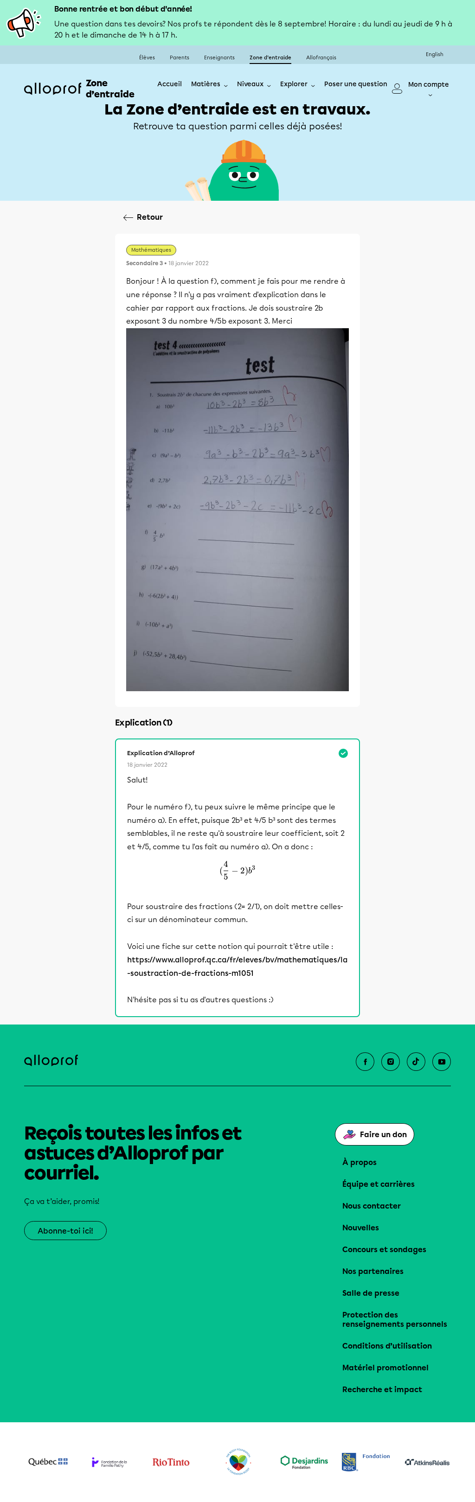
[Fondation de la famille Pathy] (110, 1462)
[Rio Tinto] (171, 1462)
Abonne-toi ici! (65, 1231)
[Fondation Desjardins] (304, 1462)
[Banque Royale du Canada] (366, 1462)
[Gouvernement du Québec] (48, 1462)
